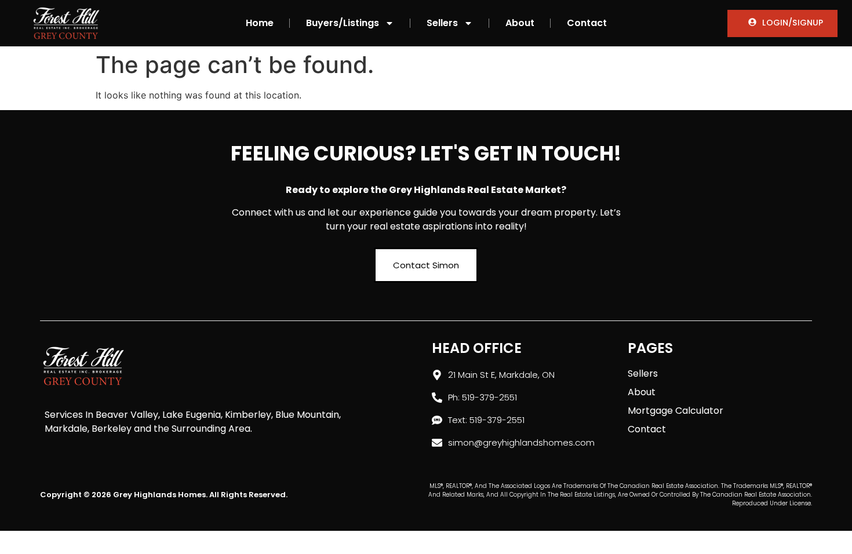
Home (260, 23)
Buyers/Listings (342, 23)
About (519, 23)
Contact (587, 23)
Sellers (442, 23)
